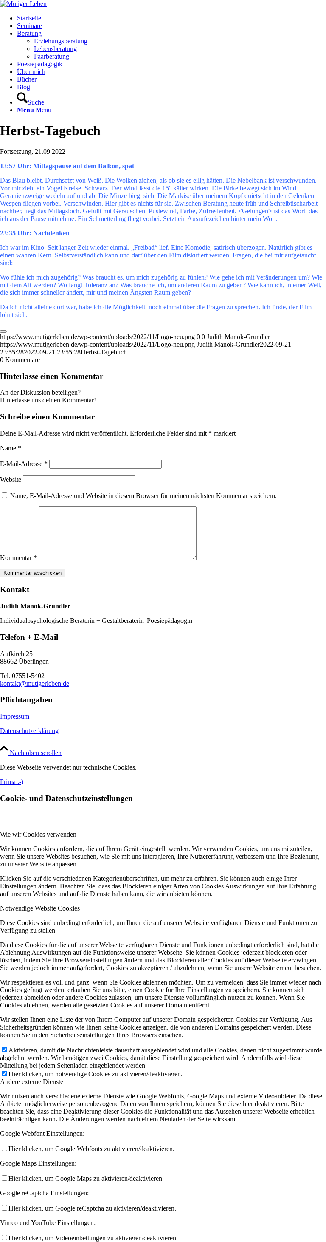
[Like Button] (3, 331)
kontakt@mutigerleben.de (34, 683)
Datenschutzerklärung (29, 730)
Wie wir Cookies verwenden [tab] (38, 834)
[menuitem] (171, 18)
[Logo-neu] (23, 3)
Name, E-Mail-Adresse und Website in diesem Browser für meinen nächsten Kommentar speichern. (143, 495)
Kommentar (18, 557)
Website (10, 479)
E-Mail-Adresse (24, 463)
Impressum (14, 716)
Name (10, 448)
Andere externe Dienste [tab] (31, 1081)
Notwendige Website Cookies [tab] (40, 908)
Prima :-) (11, 781)
